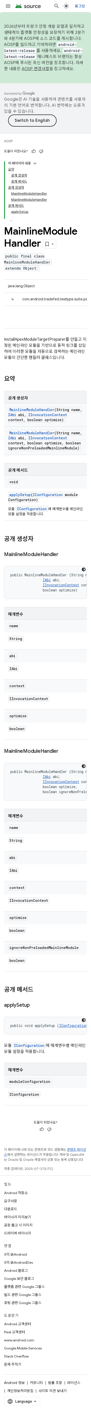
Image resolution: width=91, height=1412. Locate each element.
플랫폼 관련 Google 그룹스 (24, 1286)
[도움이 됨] (33, 151)
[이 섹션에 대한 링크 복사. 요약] (20, 379)
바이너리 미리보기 (17, 1217)
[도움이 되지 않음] (41, 151)
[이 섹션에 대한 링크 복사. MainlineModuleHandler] (63, 555)
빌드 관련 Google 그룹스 (22, 1294)
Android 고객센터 (17, 1324)
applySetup (20, 494)
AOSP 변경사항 (35, 68)
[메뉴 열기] (8, 6)
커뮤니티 (36, 1383)
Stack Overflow (16, 1356)
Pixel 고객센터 (14, 1332)
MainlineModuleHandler (31, 409)
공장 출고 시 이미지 (18, 1225)
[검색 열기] (57, 6)
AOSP (8, 141)
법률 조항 (55, 1383)
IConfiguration (48, 494)
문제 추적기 (12, 1364)
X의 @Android (15, 1254)
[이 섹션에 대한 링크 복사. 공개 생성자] (38, 539)
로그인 (80, 6)
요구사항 (10, 1201)
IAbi (12, 414)
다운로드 (10, 1209)
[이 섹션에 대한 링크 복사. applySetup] (35, 1005)
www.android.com (19, 1340)
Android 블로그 (16, 1270)
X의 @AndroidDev (18, 1262)
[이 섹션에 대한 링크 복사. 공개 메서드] (38, 990)
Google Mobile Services (23, 1348)
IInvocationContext (47, 414)
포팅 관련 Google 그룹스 (22, 1303)
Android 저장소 (16, 1193)
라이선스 (73, 1383)
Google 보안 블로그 (19, 1278)
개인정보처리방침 (20, 1391)
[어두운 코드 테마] (84, 569)
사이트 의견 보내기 (52, 1391)
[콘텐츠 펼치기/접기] (35, 163)
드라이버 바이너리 (17, 1233)
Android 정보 (14, 1383)
